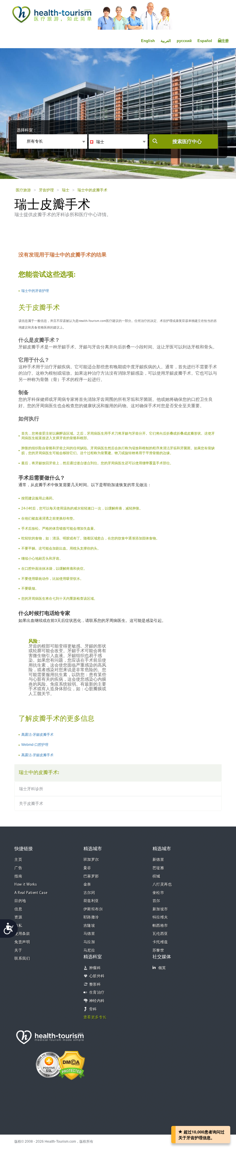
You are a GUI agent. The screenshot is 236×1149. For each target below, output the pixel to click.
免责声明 (22, 942)
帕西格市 (160, 926)
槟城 (156, 876)
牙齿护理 (46, 190)
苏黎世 (158, 950)
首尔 (156, 901)
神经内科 (97, 1001)
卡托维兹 (160, 942)
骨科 (93, 1009)
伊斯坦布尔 (93, 909)
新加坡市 (160, 909)
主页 (18, 860)
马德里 (89, 934)
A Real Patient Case (30, 893)
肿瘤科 (95, 968)
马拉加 (89, 942)
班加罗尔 (91, 860)
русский (184, 41)
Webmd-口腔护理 (34, 745)
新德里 (158, 860)
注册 (225, 41)
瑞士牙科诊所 (31, 788)
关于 (18, 950)
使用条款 (22, 934)
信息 (18, 909)
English (148, 41)
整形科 (95, 984)
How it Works (25, 884)
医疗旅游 (23, 190)
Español (204, 41)
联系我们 (22, 959)
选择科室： (27, 130)
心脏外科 (97, 976)
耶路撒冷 (91, 917)
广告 (18, 868)
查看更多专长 (95, 1017)
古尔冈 (89, 893)
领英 (162, 968)
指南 (18, 876)
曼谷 (87, 868)
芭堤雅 (158, 868)
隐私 (18, 926)
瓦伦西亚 (160, 934)
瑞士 (65, 190)
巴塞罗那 (91, 876)
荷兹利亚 (91, 901)
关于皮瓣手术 (31, 803)
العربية (166, 41)
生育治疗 (97, 993)
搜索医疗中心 (187, 141)
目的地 (20, 901)
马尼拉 (89, 950)
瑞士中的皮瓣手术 (92, 190)
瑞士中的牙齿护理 (35, 291)
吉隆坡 (89, 926)
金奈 (87, 884)
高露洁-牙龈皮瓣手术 (37, 735)
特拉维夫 (160, 917)
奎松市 (158, 893)
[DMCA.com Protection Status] (71, 1065)
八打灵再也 (162, 884)
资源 (18, 917)
